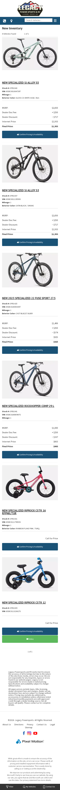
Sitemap (28, 727)
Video (31, 639)
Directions (18, 724)
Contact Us (42, 724)
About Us (7, 724)
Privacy (30, 724)
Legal (52, 724)
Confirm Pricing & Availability (31, 134)
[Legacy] (30, 8)
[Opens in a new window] (11, 21)
